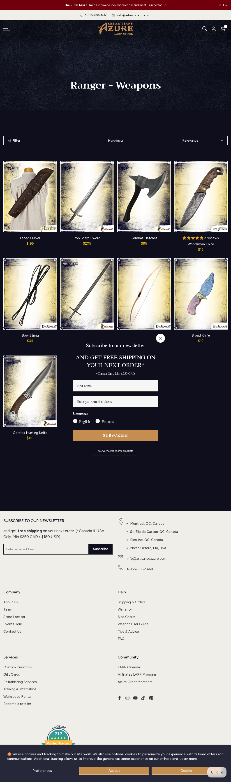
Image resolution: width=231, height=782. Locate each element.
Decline (186, 771)
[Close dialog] (160, 338)
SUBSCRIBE (115, 435)
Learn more (188, 759)
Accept (114, 771)
